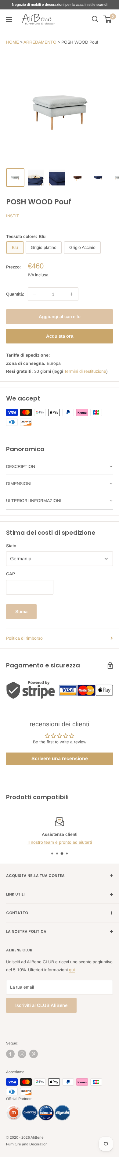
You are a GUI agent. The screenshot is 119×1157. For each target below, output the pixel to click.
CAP (10, 573)
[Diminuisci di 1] (34, 294)
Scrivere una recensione (59, 758)
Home (12, 42)
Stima (21, 611)
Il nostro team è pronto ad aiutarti (59, 842)
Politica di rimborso (24, 638)
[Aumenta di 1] (71, 294)
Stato (11, 545)
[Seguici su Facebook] (10, 1054)
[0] (108, 19)
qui (72, 969)
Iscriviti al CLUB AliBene (41, 1005)
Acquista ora (59, 336)
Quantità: (15, 294)
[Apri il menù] (9, 19)
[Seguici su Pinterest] (33, 1054)
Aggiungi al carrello (60, 316)
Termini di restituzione (85, 371)
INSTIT (12, 216)
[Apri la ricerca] (95, 19)
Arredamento (39, 42)
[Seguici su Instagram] (22, 1054)
